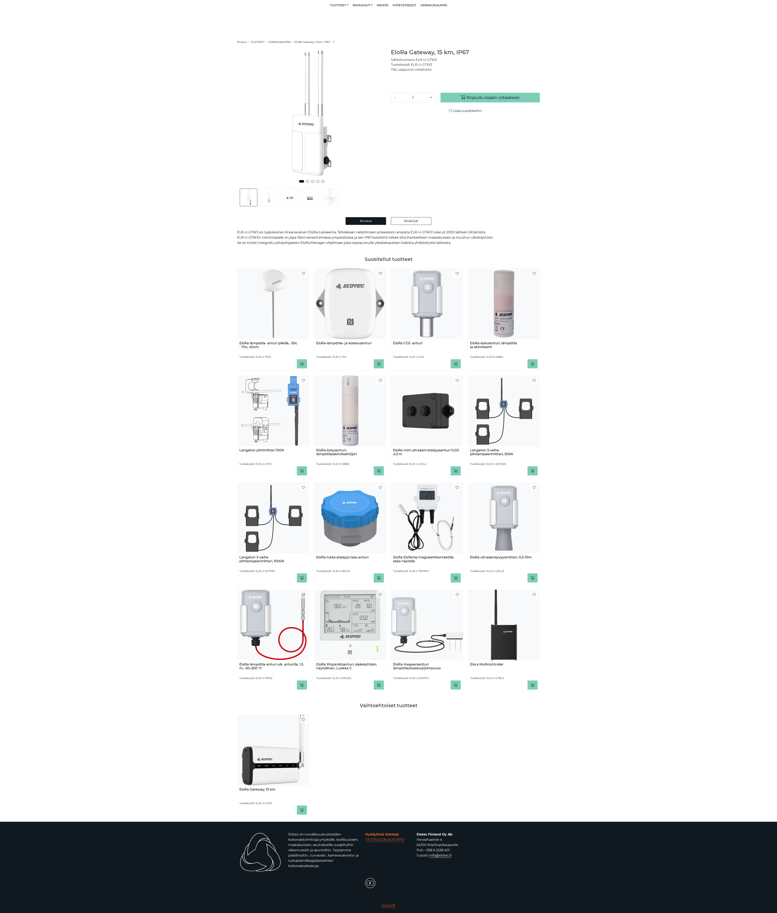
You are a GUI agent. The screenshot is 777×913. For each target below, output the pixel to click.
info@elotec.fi (440, 855)
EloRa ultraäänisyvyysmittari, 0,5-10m (501, 557)
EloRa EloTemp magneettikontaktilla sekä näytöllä (423, 559)
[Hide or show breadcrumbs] (333, 42)
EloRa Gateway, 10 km (257, 789)
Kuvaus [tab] (366, 221)
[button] (301, 181)
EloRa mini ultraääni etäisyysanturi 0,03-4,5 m (426, 452)
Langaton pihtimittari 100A (261, 450)
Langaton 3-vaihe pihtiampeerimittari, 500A (491, 452)
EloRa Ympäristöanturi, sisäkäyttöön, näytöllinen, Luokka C (346, 666)
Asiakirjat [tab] (411, 221)
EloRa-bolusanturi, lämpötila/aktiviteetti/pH (336, 452)
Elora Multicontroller (487, 664)
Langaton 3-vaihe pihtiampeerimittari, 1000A (261, 559)
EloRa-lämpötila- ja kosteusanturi (344, 343)
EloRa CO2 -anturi (407, 343)
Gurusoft (388, 905)
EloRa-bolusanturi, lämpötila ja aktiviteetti (493, 345)
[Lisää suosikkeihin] (303, 273)
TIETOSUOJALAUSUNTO (384, 840)
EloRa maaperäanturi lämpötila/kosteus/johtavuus (417, 666)
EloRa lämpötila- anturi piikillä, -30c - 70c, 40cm (268, 345)
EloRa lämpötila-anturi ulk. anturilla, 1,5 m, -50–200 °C (271, 666)
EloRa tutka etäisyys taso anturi (342, 557)
